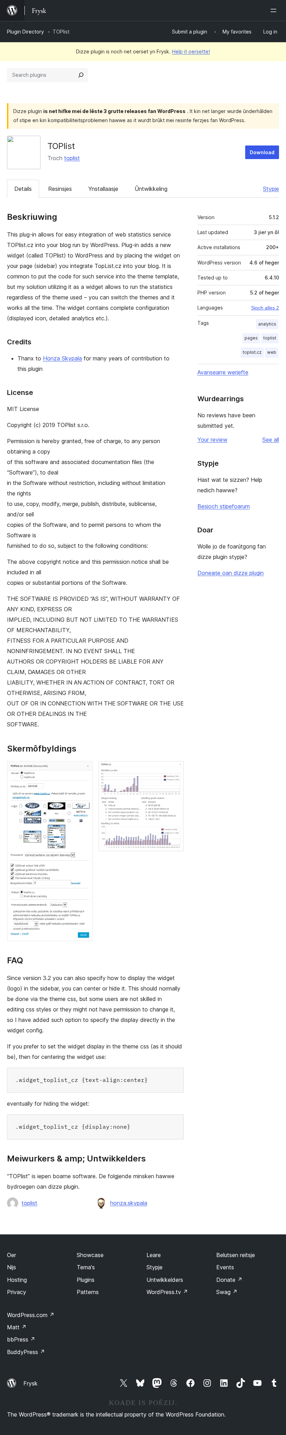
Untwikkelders (164, 1279)
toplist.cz (252, 352)
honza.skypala (128, 1202)
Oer (11, 1254)
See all (270, 439)
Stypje (271, 188)
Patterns (88, 1291)
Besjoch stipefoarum (223, 506)
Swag (227, 1291)
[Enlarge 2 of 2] (174, 770)
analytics (267, 324)
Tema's (86, 1267)
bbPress (21, 1339)
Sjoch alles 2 (265, 308)
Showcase (90, 1254)
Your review (212, 439)
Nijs (11, 1267)
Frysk (30, 1383)
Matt (17, 1327)
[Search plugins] (81, 75)
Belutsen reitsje (235, 1254)
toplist (72, 158)
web (271, 352)
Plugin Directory (25, 32)
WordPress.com (30, 1314)
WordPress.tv (167, 1291)
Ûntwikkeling (151, 188)
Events (225, 1267)
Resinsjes (60, 188)
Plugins (86, 1279)
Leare (153, 1254)
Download (262, 152)
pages (251, 338)
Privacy (16, 1291)
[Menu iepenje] (275, 10)
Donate (229, 1279)
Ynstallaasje (103, 188)
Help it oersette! (191, 51)
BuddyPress (26, 1351)
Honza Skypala (62, 358)
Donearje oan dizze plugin (230, 572)
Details (23, 188)
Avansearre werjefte (222, 372)
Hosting (17, 1279)
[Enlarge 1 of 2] (83, 770)
